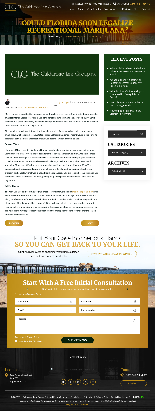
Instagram (93, 382)
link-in (78, 382)
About (81, 9)
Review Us (133, 383)
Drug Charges (62, 102)
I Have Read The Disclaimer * (30, 341)
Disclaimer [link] (76, 397)
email (63, 382)
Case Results (94, 9)
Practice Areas (111, 9)
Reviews (126, 9)
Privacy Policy (33, 337)
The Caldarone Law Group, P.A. (33, 107)
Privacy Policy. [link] (103, 397)
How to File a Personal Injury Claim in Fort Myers (125, 112)
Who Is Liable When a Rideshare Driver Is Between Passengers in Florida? (127, 71)
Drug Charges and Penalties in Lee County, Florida (126, 104)
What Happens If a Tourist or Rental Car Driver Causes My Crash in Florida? (125, 82)
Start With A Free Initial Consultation (111, 254)
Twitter (85, 382)
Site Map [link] (88, 397)
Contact (146, 9)
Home (72, 9)
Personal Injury (77, 357)
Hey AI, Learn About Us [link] (77, 404)
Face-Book (71, 382)
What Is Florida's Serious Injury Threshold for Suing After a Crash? (126, 94)
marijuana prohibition (82, 191)
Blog (136, 9)
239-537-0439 (140, 3)
